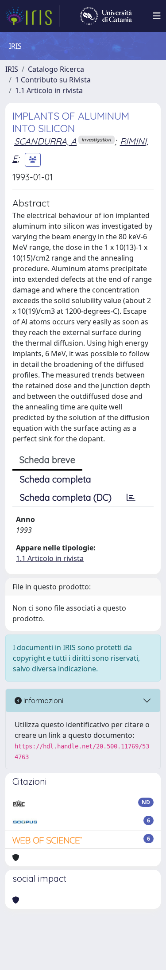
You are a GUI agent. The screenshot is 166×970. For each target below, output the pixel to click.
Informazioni (42, 700)
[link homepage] (32, 16)
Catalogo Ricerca (56, 69)
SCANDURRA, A (45, 141)
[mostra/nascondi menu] (157, 16)
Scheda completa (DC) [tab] (66, 497)
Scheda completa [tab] (55, 479)
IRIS (11, 69)
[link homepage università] (106, 16)
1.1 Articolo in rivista (49, 90)
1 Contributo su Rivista (53, 80)
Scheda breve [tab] (47, 459)
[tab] (131, 497)
